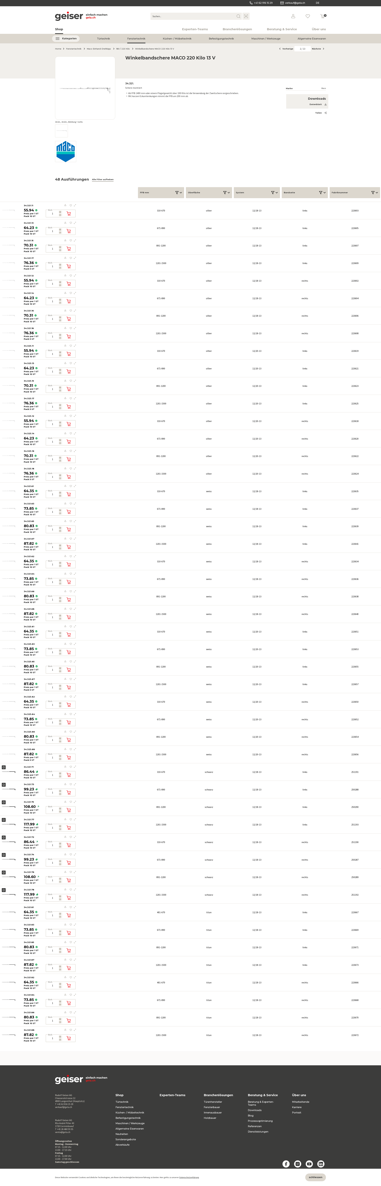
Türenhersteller (213, 1101)
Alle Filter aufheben (103, 179)
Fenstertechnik (136, 38)
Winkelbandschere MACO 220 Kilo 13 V (154, 49)
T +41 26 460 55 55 (64, 1129)
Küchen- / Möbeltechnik (177, 38)
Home (58, 49)
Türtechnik (103, 38)
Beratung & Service (282, 29)
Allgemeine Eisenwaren (312, 38)
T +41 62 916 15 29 (64, 1104)
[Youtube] (309, 1164)
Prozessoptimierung (260, 1121)
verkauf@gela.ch (295, 2)
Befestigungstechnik (221, 38)
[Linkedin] (320, 1164)
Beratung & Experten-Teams (261, 1103)
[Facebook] (286, 1164)
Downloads (255, 1110)
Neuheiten (121, 1134)
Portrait (296, 1112)
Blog (250, 1115)
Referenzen (255, 1126)
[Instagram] (297, 1164)
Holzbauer (210, 1118)
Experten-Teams (195, 29)
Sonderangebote (125, 1139)
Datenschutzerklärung (189, 1177)
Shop (59, 29)
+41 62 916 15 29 (263, 2)
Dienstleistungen (258, 1131)
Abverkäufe (122, 1144)
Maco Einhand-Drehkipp (99, 49)
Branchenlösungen (237, 29)
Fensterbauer (212, 1107)
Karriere (297, 1107)
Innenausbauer (213, 1112)
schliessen (315, 1177)
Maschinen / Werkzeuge (265, 38)
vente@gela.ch (62, 1132)
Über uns (319, 29)
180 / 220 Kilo (123, 49)
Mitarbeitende (300, 1101)
